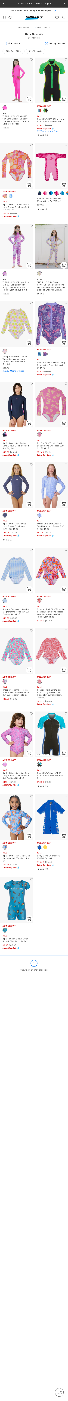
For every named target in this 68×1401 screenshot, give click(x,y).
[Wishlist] (57, 18)
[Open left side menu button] (4, 18)
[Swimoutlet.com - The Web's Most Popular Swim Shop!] (34, 17)
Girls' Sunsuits (35, 51)
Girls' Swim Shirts (13, 51)
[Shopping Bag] (63, 18)
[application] (59, 1392)
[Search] (10, 18)
